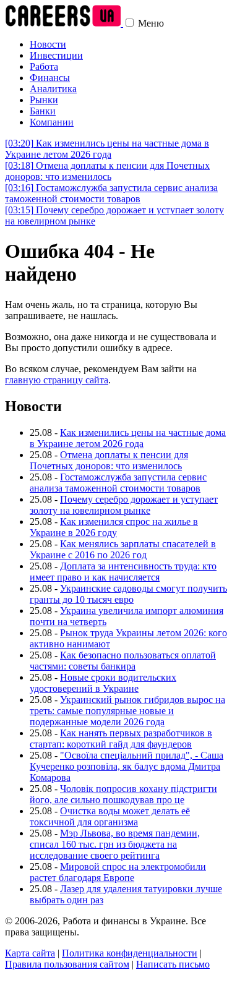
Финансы (50, 77)
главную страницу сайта (56, 380)
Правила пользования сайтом (67, 964)
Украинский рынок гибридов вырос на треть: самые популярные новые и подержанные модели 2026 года (127, 710)
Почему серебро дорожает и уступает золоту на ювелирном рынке (124, 505)
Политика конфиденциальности (129, 953)
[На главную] (64, 23)
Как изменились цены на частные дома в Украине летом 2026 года (107, 149)
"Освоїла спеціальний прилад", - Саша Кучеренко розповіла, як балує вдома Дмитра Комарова (126, 766)
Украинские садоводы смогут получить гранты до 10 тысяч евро (128, 594)
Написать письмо (173, 964)
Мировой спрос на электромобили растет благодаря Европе (118, 872)
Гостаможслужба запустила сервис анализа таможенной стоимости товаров (111, 193)
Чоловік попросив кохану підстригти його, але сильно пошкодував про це (123, 794)
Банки (43, 111)
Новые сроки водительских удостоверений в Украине (103, 683)
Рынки (44, 100)
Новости (48, 44)
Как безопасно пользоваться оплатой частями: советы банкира (123, 660)
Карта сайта (30, 953)
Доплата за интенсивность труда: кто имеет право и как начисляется (123, 571)
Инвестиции (56, 55)
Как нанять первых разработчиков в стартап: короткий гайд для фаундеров (121, 738)
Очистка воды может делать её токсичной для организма (110, 816)
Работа (44, 66)
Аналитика (53, 88)
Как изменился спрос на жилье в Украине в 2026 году (114, 527)
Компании (52, 122)
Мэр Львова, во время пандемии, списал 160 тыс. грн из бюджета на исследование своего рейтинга (115, 844)
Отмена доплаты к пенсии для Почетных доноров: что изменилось (107, 171)
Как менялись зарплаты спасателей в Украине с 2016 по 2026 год (123, 549)
